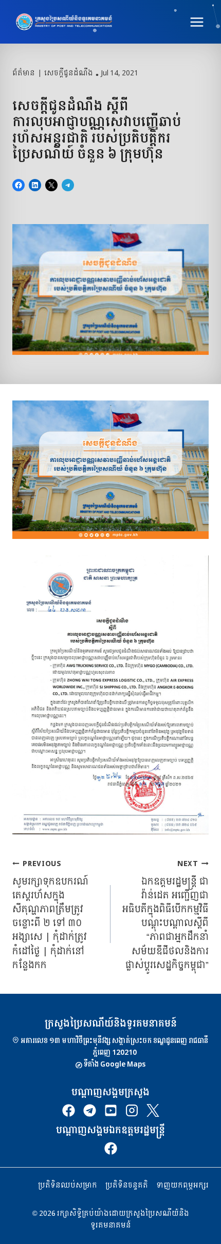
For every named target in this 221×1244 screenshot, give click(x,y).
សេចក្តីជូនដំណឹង (68, 73)
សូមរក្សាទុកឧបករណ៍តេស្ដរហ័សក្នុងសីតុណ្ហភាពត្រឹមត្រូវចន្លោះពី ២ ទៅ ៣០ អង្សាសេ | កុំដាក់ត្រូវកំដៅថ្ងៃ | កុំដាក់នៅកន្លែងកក (50, 914)
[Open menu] (197, 21)
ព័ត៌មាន (23, 73)
